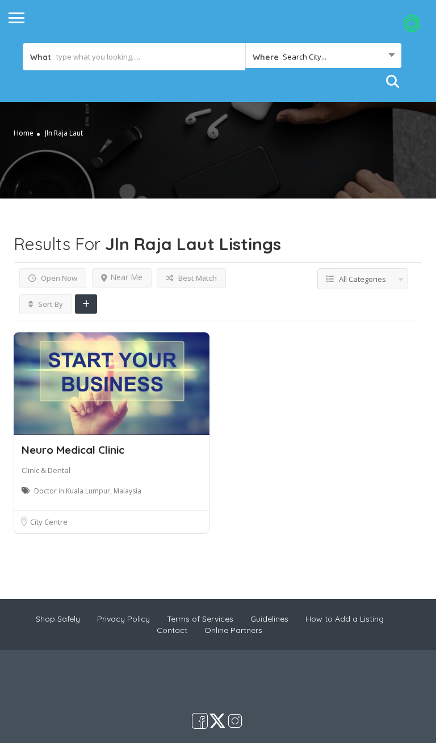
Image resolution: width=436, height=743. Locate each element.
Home (23, 133)
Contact (172, 630)
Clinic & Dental (46, 470)
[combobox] (323, 57)
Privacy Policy (123, 619)
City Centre (49, 522)
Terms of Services (200, 619)
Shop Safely (58, 619)
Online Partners (233, 630)
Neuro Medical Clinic (73, 450)
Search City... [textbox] (304, 57)
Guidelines (269, 619)
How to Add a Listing (344, 619)
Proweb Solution (255, 688)
